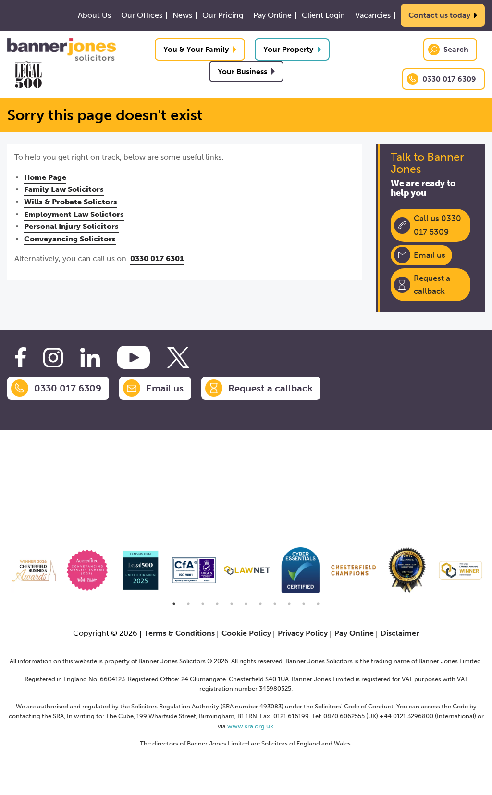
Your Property (288, 49)
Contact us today (439, 15)
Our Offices (141, 15)
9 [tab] (289, 603)
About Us (94, 15)
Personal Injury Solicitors (71, 226)
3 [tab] (203, 603)
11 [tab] (318, 603)
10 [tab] (303, 603)
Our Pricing (222, 15)
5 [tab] (231, 603)
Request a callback (432, 284)
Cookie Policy (246, 633)
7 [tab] (260, 603)
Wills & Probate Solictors (70, 201)
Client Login (323, 15)
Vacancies (373, 15)
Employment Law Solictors (74, 214)
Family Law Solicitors (64, 189)
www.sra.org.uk (250, 726)
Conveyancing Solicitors (70, 238)
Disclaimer (400, 633)
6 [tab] (246, 603)
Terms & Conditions (179, 633)
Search (455, 49)
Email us (429, 255)
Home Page (45, 177)
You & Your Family (196, 49)
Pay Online (272, 15)
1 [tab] (174, 603)
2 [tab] (188, 603)
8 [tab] (275, 603)
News (182, 15)
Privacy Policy (303, 633)
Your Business (242, 71)
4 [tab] (217, 603)
